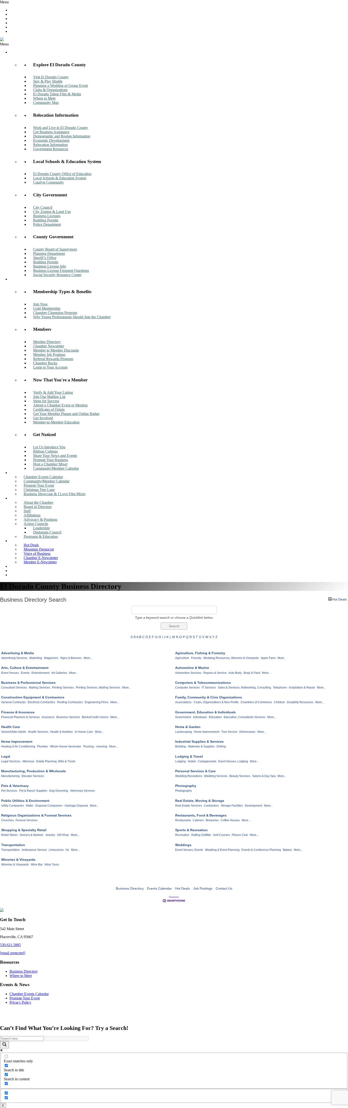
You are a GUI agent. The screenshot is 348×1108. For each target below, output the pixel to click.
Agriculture (182, 658)
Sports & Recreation (191, 830)
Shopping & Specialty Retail (23, 830)
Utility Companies (12, 805)
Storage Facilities (232, 805)
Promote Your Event (24, 998)
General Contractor (13, 702)
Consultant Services (14, 687)
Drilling (221, 746)
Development (253, 805)
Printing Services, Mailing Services (98, 687)
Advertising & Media (17, 653)
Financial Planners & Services (20, 717)
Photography (185, 786)
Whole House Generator (65, 746)
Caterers (198, 820)
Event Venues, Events (189, 850)
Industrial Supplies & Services (199, 741)
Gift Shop (63, 835)
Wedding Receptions (188, 776)
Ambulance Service (34, 850)
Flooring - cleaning (95, 746)
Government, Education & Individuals (205, 712)
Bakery (287, 850)
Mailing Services (39, 687)
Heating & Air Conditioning (18, 746)
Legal (5, 756)
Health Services (38, 731)
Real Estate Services (188, 805)
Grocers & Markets (31, 835)
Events (25, 673)
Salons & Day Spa (264, 776)
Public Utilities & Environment (25, 801)
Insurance (48, 717)
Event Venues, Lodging (233, 761)
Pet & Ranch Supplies (33, 790)
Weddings (183, 845)
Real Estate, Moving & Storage (199, 801)
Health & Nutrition (61, 731)
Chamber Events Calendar (29, 994)
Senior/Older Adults (13, 731)
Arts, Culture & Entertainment (25, 668)
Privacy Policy (20, 1002)
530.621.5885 (10, 945)
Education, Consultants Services (244, 717)
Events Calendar (159, 888)
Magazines (51, 658)
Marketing (35, 658)
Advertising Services (14, 658)
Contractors (211, 805)
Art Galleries (59, 673)
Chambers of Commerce (256, 702)
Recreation (182, 835)
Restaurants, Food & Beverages (201, 815)
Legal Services (10, 761)
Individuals (200, 717)
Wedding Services (216, 776)
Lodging (180, 761)
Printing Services (63, 687)
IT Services (209, 687)
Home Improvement (206, 731)
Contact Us (224, 888)
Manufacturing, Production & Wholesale (33, 771)
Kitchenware (247, 731)
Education (215, 717)
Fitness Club (240, 835)
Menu (4, 2)
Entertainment (40, 673)
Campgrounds (207, 761)
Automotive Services (188, 673)
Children (279, 702)
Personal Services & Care (195, 771)
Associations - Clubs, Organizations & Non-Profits (207, 702)
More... (88, 658)
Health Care (10, 727)
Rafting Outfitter (201, 835)
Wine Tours (52, 864)
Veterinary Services (82, 790)
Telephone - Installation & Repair (294, 687)
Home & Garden (188, 727)
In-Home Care (84, 731)
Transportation (13, 845)
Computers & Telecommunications (203, 682)
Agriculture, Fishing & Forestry (200, 653)
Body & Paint (252, 673)
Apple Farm (268, 658)
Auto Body (235, 673)
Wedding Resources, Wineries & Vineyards (231, 658)
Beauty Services (239, 776)
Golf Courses (221, 835)
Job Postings (202, 888)
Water (29, 805)
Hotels (192, 761)
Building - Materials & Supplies (195, 746)
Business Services (68, 717)
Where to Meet (20, 976)
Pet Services (9, 790)
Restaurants (183, 820)
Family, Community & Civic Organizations (208, 697)
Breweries (212, 820)
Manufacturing (10, 776)
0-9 (133, 637)
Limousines (56, 850)
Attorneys (28, 761)
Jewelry (50, 835)
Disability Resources (300, 702)
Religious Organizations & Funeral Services (36, 815)
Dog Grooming (58, 790)
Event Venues (10, 673)
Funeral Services (26, 820)
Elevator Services (33, 776)
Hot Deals (339, 598)
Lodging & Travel (189, 756)
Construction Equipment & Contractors (32, 697)
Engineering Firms (96, 702)
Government (183, 717)
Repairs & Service (215, 673)
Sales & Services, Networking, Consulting (244, 687)
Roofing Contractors (70, 702)
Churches (7, 820)
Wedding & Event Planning (222, 850)
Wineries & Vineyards (18, 859)
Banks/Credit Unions (95, 717)
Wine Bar (37, 864)
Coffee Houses (230, 820)
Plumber (42, 746)
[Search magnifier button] (4, 1044)
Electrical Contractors (41, 702)
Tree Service (229, 731)
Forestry (196, 658)
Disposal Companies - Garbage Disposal (61, 805)
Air (67, 850)
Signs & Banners (71, 658)
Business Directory (130, 888)
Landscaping (183, 731)
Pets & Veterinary (15, 786)
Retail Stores (9, 835)
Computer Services (187, 687)
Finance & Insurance (18, 712)
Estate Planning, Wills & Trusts (55, 761)
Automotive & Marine (192, 668)
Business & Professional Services (28, 682)
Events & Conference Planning (261, 850)
